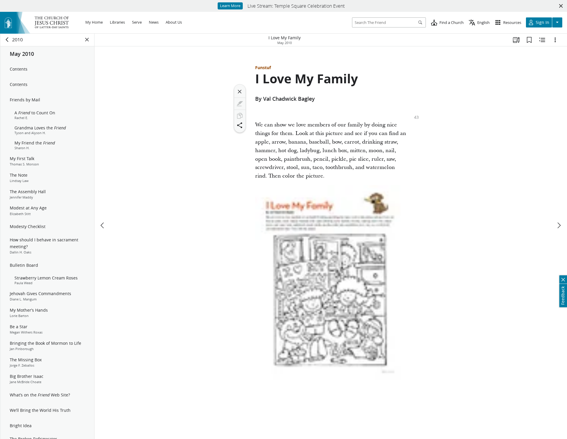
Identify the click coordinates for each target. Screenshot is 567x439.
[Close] (240, 91)
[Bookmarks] (529, 39)
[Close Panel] (87, 39)
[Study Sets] (516, 39)
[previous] (103, 225)
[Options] (555, 39)
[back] (7, 39)
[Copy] (240, 116)
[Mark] (240, 103)
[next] (559, 225)
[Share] (240, 125)
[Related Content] (542, 39)
